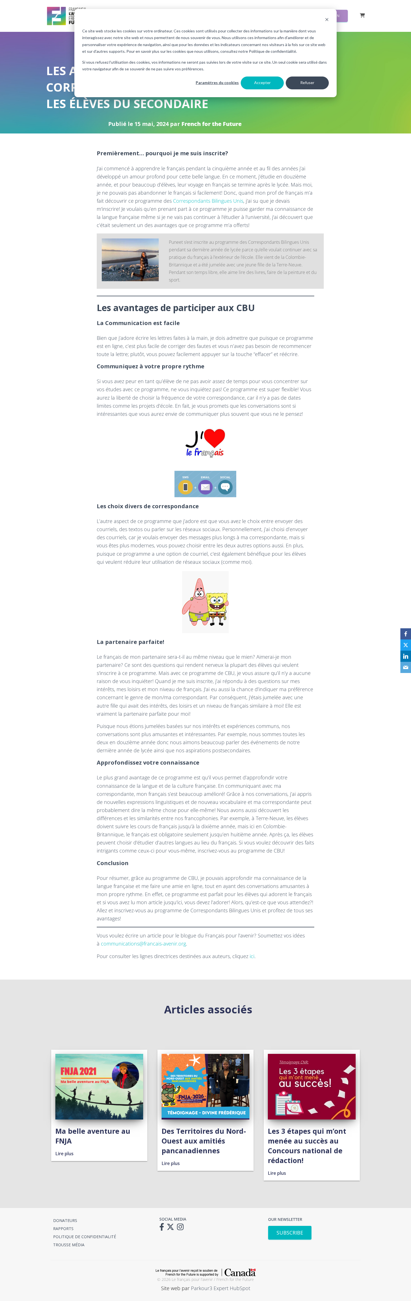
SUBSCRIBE (290, 1232)
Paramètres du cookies (217, 82)
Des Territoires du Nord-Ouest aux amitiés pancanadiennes (204, 1140)
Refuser (307, 82)
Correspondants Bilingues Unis (208, 200)
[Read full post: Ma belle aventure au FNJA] (99, 1117)
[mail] (405, 667)
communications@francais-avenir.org (143, 943)
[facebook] (405, 633)
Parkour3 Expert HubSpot (220, 1288)
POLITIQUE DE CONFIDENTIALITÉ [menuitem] (84, 1236)
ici (252, 956)
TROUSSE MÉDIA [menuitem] (68, 1244)
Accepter (262, 82)
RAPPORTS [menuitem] (63, 1228)
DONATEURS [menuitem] (65, 1220)
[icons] (163, 1228)
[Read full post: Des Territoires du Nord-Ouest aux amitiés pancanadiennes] (205, 1117)
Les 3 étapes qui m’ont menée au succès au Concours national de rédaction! (307, 1145)
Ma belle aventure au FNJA (92, 1135)
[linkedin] (405, 656)
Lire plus (64, 1154)
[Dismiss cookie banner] (327, 20)
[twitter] (405, 645)
